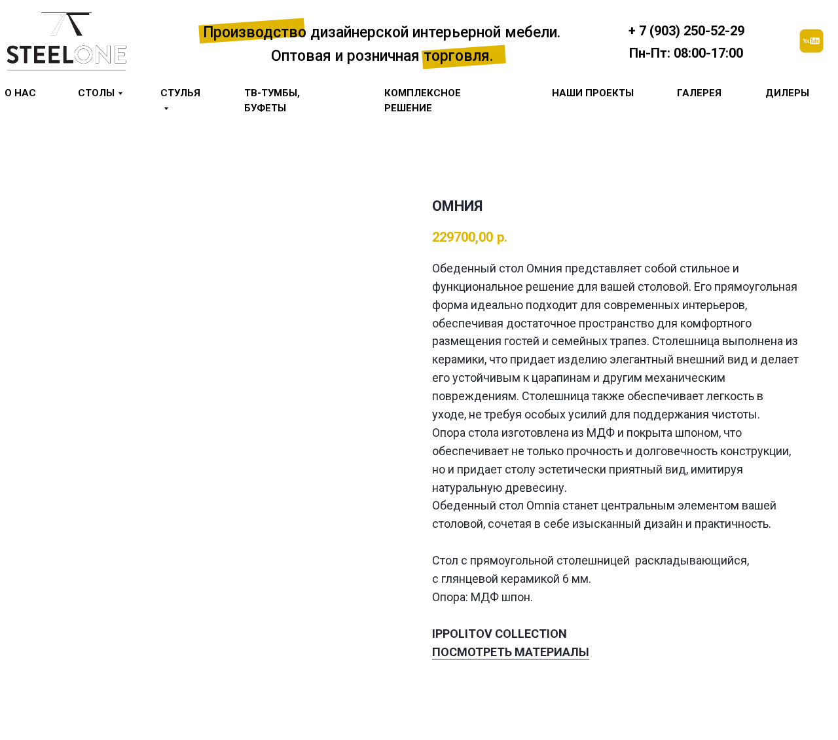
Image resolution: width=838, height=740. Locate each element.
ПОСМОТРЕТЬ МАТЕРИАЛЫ (510, 652)
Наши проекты (593, 93)
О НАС (20, 93)
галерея (699, 93)
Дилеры (787, 93)
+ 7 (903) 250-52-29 (686, 31)
